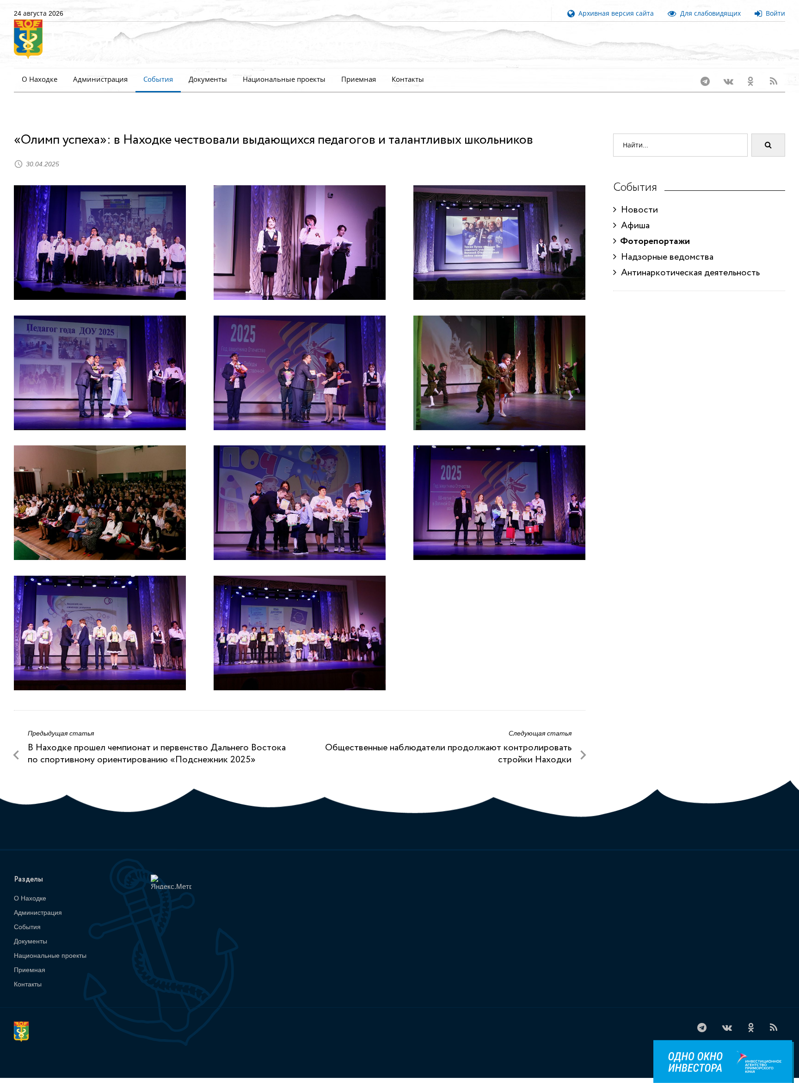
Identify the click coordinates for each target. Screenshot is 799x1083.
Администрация (100, 79)
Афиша (633, 213)
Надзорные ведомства (664, 245)
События (158, 79)
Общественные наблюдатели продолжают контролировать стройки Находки (448, 741)
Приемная (358, 79)
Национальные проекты (284, 79)
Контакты (408, 79)
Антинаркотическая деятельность (688, 261)
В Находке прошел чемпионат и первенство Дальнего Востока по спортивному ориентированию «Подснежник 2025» (157, 741)
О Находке (39, 79)
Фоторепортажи (653, 229)
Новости (637, 198)
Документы (208, 79)
